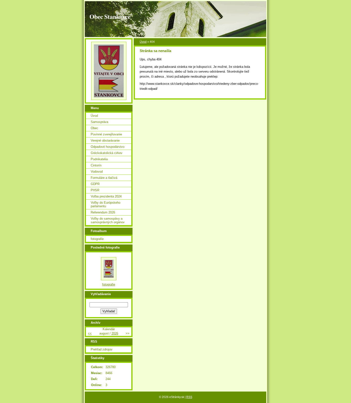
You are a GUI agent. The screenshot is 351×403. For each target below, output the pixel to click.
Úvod (143, 41)
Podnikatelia (99, 159)
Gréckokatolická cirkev (106, 153)
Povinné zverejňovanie (106, 134)
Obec (94, 128)
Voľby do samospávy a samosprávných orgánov (108, 220)
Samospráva (99, 122)
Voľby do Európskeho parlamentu (105, 204)
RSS (189, 397)
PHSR (95, 190)
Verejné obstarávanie (105, 140)
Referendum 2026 (103, 212)
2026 (115, 333)
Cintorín (96, 165)
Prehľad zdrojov (101, 349)
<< (90, 333)
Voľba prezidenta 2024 (106, 196)
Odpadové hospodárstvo (107, 146)
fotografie (97, 239)
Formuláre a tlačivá (104, 178)
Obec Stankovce (110, 16)
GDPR (95, 184)
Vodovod (97, 171)
